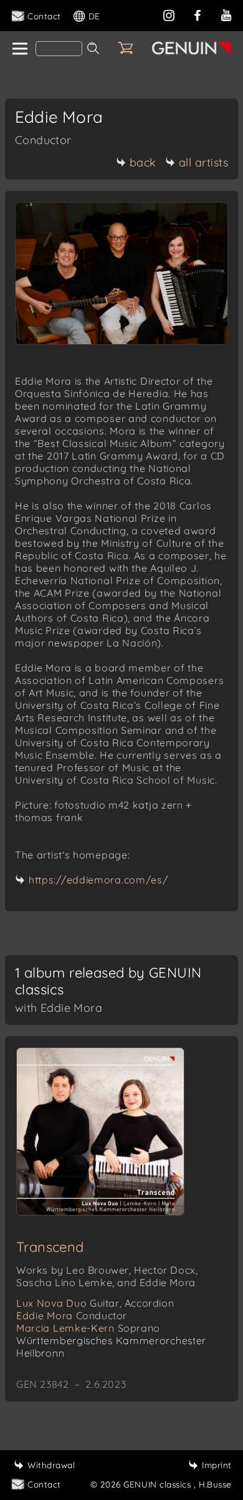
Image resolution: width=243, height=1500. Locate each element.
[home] (19, 49)
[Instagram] (169, 14)
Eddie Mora (71, 1315)
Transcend (50, 1247)
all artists (204, 162)
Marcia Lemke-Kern (88, 1328)
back (143, 162)
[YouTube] (226, 14)
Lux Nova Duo (95, 1303)
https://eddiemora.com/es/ (98, 879)
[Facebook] (197, 14)
